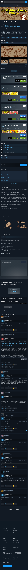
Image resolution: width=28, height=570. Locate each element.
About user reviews (4, 284)
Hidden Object (15, 37)
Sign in (2, 66)
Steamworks (5, 530)
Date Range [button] (3, 301)
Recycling (15, 532)
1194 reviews (12, 491)
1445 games (6, 491)
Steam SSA (5, 528)
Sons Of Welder (16, 24)
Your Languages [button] (8, 307)
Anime (8, 37)
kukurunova (6, 316)
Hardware (15, 530)
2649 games (6, 454)
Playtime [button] (10, 301)
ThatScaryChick (7, 414)
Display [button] (16, 301)
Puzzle (21, 37)
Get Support (15, 544)
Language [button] (20, 298)
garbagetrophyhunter (8, 490)
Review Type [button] (3, 298)
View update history (5, 177)
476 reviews (6, 372)
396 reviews (6, 335)
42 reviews (6, 436)
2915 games (6, 415)
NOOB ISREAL (7, 453)
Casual (2, 37)
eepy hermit (6, 435)
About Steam (5, 526)
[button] (3, 5)
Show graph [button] (23, 303)
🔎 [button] (26, 219)
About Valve (15, 526)
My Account (15, 547)
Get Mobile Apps (7, 566)
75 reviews (12, 415)
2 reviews (5, 317)
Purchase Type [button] (12, 298)
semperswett (6, 471)
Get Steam (15, 540)
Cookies (4, 547)
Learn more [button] (23, 164)
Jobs (14, 528)
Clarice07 (6, 371)
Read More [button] (23, 359)
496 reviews (12, 454)
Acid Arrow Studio (9, 24)
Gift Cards (5, 534)
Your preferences (12, 284)
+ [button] (25, 37)
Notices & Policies (6, 544)
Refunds (4, 549)
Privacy (4, 540)
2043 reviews (6, 472)
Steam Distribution (6, 532)
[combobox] (14, 2)
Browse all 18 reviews (14, 509)
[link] (14, 100)
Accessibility (5, 542)
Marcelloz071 (7, 392)
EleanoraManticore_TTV (9, 334)
